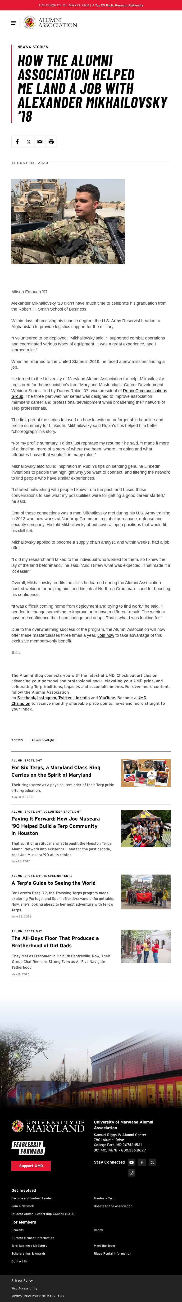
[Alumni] (50, 22)
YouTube (107, 697)
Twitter (64, 697)
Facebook (26, 697)
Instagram (46, 697)
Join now (105, 635)
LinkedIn (81, 697)
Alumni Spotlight (43, 740)
